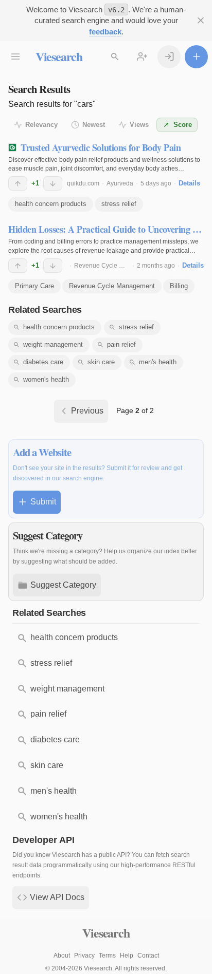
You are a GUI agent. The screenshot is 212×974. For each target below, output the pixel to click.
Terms (107, 955)
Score (182, 124)
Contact (148, 955)
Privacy (84, 955)
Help (126, 955)
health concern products (50, 204)
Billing (179, 286)
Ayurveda (120, 183)
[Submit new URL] (196, 56)
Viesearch (59, 56)
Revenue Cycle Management (115, 265)
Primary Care (34, 286)
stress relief (118, 204)
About (62, 955)
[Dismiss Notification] (200, 20)
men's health (157, 362)
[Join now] (142, 56)
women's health (46, 379)
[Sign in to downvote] (52, 183)
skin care (101, 362)
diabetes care (43, 362)
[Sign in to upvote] (17, 183)
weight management (53, 344)
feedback (105, 31)
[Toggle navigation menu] (15, 56)
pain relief (121, 344)
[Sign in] (169, 56)
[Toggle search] (115, 56)
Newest (93, 124)
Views (139, 124)
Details (189, 183)
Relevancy (41, 124)
